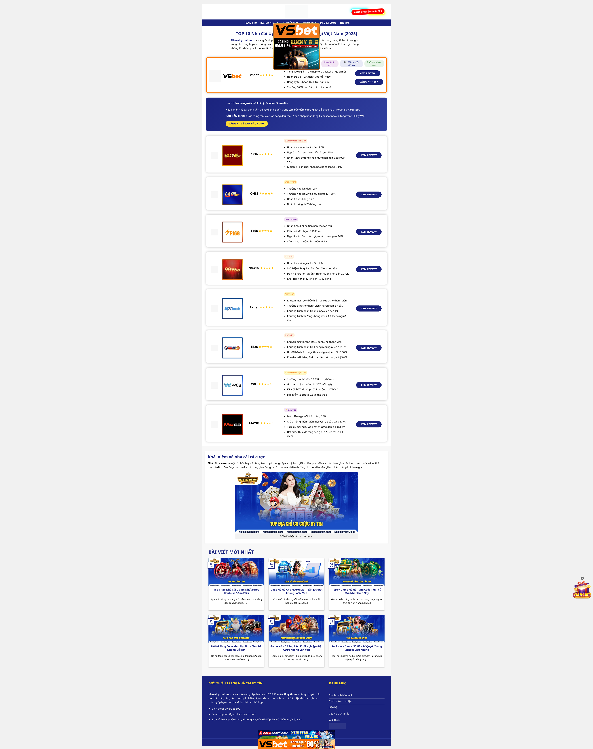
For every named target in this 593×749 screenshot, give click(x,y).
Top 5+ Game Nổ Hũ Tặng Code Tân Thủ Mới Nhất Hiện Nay (356, 591)
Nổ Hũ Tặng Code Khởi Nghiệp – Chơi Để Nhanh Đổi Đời (236, 648)
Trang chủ (250, 22)
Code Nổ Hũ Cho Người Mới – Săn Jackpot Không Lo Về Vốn (296, 591)
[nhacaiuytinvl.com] (296, 11)
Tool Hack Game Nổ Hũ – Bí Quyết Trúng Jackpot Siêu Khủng (357, 648)
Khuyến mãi (290, 22)
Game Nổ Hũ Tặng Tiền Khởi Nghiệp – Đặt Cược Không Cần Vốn (296, 648)
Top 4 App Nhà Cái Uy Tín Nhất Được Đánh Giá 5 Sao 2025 (236, 591)
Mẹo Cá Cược (328, 22)
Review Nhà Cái (270, 22)
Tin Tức (344, 22)
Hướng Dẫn (309, 22)
